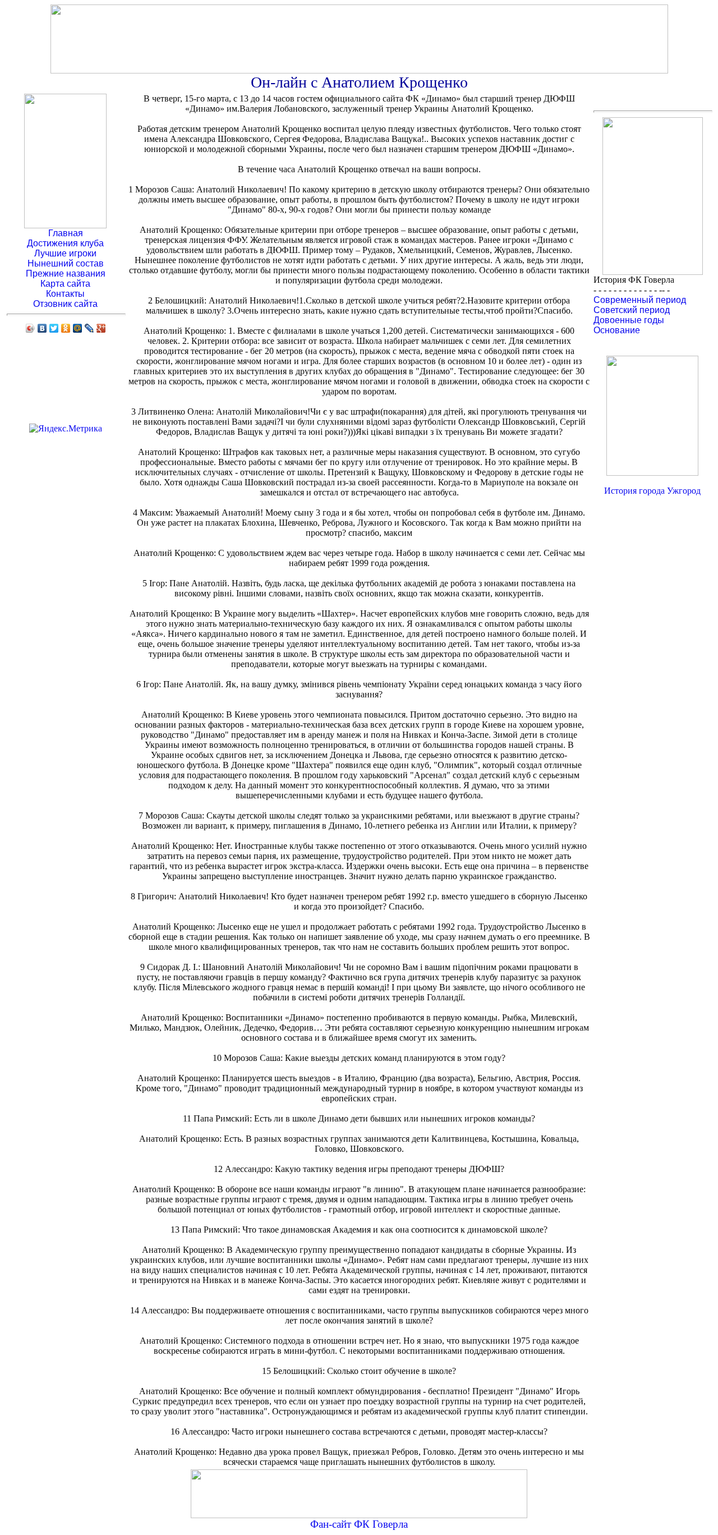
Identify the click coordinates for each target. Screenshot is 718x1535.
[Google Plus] (101, 328)
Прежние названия (65, 273)
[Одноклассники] (66, 328)
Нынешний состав (65, 263)
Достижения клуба (65, 243)
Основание (616, 330)
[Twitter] (54, 328)
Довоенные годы (628, 320)
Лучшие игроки (65, 253)
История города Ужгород (652, 490)
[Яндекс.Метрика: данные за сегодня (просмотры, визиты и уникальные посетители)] (65, 429)
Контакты (65, 293)
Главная (65, 233)
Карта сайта (65, 283)
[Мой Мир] (78, 328)
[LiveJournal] (89, 328)
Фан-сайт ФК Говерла (359, 1524)
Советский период (631, 310)
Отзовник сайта (65, 304)
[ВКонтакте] (42, 328)
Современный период (639, 300)
